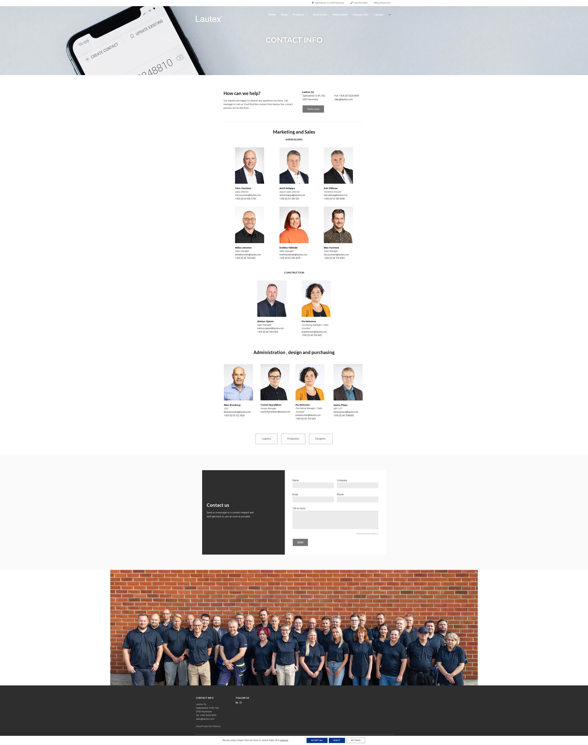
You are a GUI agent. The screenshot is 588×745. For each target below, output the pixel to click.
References (320, 14)
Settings (355, 740)
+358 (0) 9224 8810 (349, 96)
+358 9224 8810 (360, 3)
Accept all (317, 740)
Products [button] (298, 14)
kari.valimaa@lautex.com (335, 195)
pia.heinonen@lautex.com (314, 332)
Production (293, 439)
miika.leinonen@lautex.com (248, 255)
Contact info (360, 14)
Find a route (313, 109)
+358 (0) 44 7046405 (344, 415)
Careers (378, 14)
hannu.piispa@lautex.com (346, 412)
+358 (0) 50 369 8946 (334, 199)
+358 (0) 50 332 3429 (234, 415)
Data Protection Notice (367, 534)
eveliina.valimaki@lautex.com (293, 255)
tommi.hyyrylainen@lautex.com (275, 412)
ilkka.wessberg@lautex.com (237, 412)
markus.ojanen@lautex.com (270, 328)
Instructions (339, 14)
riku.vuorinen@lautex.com (336, 255)
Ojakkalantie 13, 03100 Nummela (329, 3)
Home (272, 14)
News (284, 14)
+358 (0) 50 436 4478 (289, 258)
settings (284, 740)
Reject (336, 740)
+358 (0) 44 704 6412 (245, 258)
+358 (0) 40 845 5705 (245, 199)
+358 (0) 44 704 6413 (312, 335)
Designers (320, 439)
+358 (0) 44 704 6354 (267, 332)
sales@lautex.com (343, 100)
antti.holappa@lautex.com (292, 195)
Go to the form (241, 108)
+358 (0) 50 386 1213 (289, 199)
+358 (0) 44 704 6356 (334, 258)
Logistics (266, 439)
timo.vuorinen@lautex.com (248, 195)
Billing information (382, 3)
